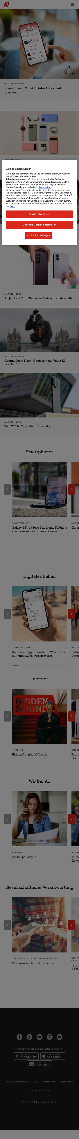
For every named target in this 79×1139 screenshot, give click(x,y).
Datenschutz (45, 187)
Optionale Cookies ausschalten (39, 225)
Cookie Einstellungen (38, 235)
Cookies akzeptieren (40, 214)
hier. (12, 206)
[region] (39, 202)
